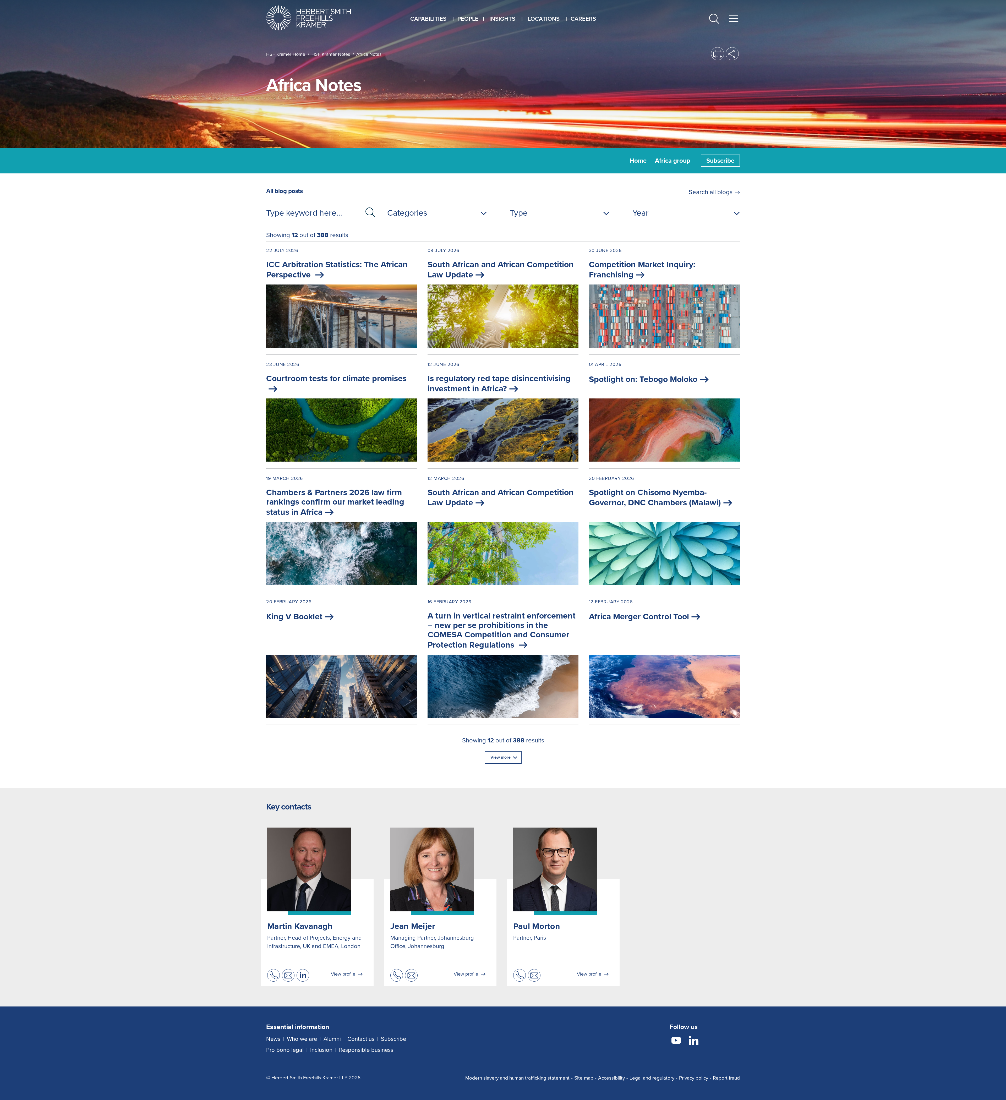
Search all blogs (710, 192)
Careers (583, 18)
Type (519, 212)
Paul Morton (536, 926)
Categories (407, 212)
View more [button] (500, 757)
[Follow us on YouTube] (676, 1041)
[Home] (315, 18)
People (467, 18)
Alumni (332, 1039)
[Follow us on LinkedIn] (693, 1041)
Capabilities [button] (428, 18)
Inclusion (321, 1050)
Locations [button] (544, 18)
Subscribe (720, 160)
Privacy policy (693, 1078)
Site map (583, 1078)
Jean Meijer (412, 926)
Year (640, 212)
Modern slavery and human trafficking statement (517, 1078)
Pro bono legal (285, 1050)
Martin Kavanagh (300, 926)
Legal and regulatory (652, 1078)
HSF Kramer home (285, 54)
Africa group (672, 160)
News (273, 1039)
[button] (714, 19)
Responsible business (366, 1050)
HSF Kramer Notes (330, 54)
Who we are (302, 1039)
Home (638, 160)
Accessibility (611, 1078)
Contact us (360, 1039)
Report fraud (726, 1078)
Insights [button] (502, 18)
